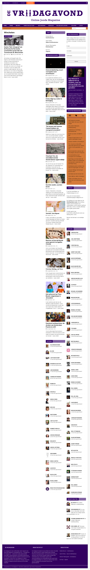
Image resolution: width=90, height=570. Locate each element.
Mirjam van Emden (76, 410)
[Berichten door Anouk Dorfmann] (68, 261)
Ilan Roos (53, 468)
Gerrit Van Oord (75, 252)
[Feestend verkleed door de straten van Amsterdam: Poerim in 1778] (55, 317)
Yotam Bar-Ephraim (76, 470)
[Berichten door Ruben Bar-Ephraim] (68, 493)
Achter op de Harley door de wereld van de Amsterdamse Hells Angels (76, 180)
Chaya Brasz (74, 402)
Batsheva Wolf (75, 355)
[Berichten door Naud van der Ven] (68, 268)
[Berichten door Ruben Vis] (47, 387)
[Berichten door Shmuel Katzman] (47, 449)
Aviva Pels (53, 391)
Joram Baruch (75, 322)
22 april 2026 (49, 188)
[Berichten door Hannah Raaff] (68, 480)
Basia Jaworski (75, 272)
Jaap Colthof (54, 420)
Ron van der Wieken (76, 316)
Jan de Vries (74, 376)
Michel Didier (54, 480)
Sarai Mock (74, 425)
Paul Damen (74, 388)
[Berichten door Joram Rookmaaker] (68, 351)
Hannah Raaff (75, 477)
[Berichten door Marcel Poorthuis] (68, 460)
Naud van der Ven (76, 266)
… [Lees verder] (14, 77)
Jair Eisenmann (54, 370)
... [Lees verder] (52, 111)
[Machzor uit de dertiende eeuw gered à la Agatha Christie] (55, 233)
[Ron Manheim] (68, 511)
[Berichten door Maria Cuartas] (47, 463)
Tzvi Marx (73, 328)
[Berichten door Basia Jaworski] (68, 273)
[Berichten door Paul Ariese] (68, 487)
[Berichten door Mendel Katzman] (68, 311)
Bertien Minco (75, 341)
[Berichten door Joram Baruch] (68, 323)
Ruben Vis (53, 383)
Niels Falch (74, 464)
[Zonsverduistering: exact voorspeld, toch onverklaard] (55, 63)
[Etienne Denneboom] (68, 520)
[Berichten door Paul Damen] (68, 391)
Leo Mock (73, 284)
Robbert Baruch (55, 428)
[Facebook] (86, 3)
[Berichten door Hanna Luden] (68, 371)
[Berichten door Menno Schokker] (68, 383)
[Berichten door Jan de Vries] (68, 377)
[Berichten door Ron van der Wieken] (68, 318)
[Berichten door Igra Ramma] (47, 456)
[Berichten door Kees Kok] (47, 410)
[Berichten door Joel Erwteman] (68, 240)
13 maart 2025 (50, 328)
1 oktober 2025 (50, 215)
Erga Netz (53, 441)
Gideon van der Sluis (77, 278)
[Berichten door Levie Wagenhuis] (68, 305)
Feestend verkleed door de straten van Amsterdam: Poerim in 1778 (55, 325)
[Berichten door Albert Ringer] (68, 446)
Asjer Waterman (75, 437)
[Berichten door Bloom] (47, 353)
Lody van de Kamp (55, 357)
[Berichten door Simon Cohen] (47, 402)
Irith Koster (74, 450)
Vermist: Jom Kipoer (52, 213)
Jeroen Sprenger (55, 435)
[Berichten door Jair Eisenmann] (47, 372)
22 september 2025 (51, 245)
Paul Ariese (74, 484)
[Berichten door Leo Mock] (68, 286)
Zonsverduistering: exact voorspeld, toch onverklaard (54, 71)
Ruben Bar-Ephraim (76, 492)
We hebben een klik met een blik (75, 173)
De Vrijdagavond (7, 553)
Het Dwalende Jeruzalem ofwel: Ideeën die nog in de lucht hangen (75, 122)
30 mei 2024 (7, 54)
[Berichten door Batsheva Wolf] (68, 358)
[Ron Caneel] (68, 528)
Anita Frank (53, 414)
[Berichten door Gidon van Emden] (68, 365)
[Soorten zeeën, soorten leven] (55, 178)
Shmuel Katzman (54, 447)
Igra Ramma (53, 453)
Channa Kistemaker (55, 376)
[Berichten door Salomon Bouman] (47, 346)
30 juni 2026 (49, 161)
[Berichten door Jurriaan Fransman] (68, 420)
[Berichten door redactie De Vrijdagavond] (47, 489)
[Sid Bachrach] (68, 536)
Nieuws (18, 25)
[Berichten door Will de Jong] (68, 398)
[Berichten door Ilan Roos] (47, 470)
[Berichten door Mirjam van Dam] (68, 297)
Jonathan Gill (75, 245)
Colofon (73, 25)
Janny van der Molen (16, 54)
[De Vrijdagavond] (45, 23)
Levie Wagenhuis (75, 303)
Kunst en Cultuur (29, 25)
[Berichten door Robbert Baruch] (47, 430)
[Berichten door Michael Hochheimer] (68, 293)
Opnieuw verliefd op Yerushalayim (76, 141)
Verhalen (51, 25)
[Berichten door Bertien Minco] (68, 345)
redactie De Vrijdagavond (57, 488)
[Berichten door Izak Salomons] (68, 336)
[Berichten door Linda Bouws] (68, 234)
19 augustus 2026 (50, 102)
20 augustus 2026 (51, 75)
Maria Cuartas (54, 461)
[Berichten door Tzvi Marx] (68, 330)
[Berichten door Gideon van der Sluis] (68, 280)
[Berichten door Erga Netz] (47, 442)
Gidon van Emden (75, 362)
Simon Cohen (53, 399)
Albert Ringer (75, 443)
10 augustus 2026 (50, 132)
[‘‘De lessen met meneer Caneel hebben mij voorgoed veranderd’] (55, 120)
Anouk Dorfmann (76, 258)
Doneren (30, 3)
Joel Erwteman (75, 239)
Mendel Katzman (75, 310)
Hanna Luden (74, 369)
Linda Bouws (74, 232)
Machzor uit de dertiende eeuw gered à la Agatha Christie (54, 242)
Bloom (52, 351)
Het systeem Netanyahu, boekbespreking (78, 520)
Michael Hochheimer (76, 291)
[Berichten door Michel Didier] (47, 483)
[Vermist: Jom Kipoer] (55, 206)
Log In (81, 25)
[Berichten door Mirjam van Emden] (68, 413)
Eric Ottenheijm (75, 431)
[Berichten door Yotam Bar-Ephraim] (68, 472)
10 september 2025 (51, 271)
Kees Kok (52, 407)
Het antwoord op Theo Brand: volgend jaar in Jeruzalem (53, 296)
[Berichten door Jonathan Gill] (68, 247)
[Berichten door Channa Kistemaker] (47, 379)
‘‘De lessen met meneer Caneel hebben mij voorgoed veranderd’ (54, 128)
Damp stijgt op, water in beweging (76, 176)
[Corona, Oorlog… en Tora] (55, 262)
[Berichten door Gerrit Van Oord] (68, 253)
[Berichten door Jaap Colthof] (47, 424)
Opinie (11, 25)
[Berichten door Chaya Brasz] (68, 406)
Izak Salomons (75, 334)
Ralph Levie (53, 474)
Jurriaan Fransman (76, 417)
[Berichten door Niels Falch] (68, 466)
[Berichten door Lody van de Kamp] (47, 358)
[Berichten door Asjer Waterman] (68, 439)
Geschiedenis (41, 25)
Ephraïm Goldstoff (55, 363)
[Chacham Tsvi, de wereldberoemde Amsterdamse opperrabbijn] (55, 148)
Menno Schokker (76, 382)
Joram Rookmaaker (76, 349)
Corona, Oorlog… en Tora (54, 269)
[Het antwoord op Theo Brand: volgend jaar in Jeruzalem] (55, 287)
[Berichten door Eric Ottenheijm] (68, 433)
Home (5, 25)
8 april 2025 (49, 299)
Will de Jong (74, 396)
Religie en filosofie (61, 25)
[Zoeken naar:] (79, 28)
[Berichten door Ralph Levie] (47, 476)
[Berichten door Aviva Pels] (47, 394)
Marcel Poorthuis (76, 457)
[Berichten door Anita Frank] (47, 416)
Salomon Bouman (55, 344)
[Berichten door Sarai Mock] (68, 426)
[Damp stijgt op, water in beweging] (55, 92)
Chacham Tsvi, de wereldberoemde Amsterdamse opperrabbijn (55, 157)
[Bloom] (68, 505)
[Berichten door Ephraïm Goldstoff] (47, 365)
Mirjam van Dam (75, 297)
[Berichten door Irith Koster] (68, 453)
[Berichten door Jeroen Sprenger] (47, 436)
